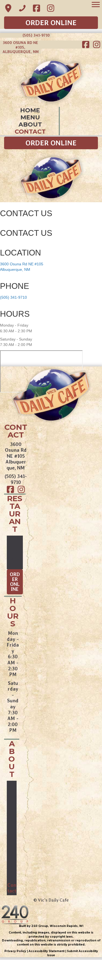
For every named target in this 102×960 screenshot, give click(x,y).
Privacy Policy (15, 951)
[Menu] (95, 4)
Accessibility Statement (46, 951)
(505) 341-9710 (13, 297)
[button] (8, 8)
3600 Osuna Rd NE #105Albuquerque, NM (16, 456)
